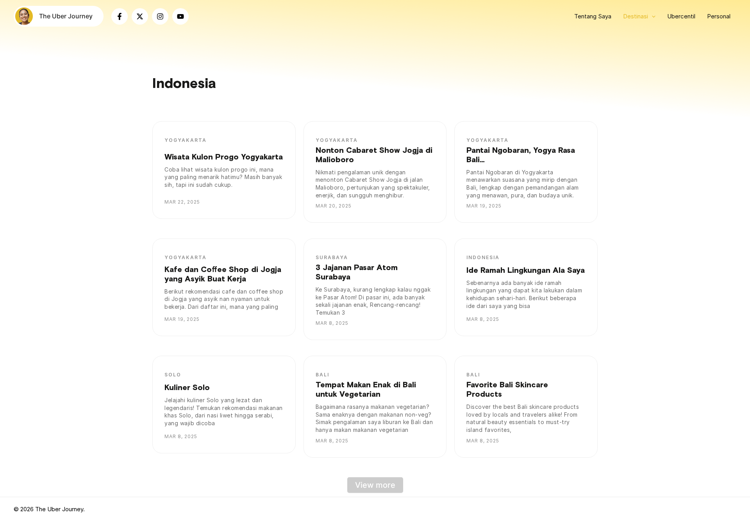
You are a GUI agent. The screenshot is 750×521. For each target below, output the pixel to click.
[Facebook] (119, 16)
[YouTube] (180, 16)
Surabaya (332, 257)
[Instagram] (160, 16)
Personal (718, 16)
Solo (172, 375)
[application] (651, 16)
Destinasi (635, 16)
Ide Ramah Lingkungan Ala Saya (525, 270)
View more (375, 485)
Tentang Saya (592, 16)
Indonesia (483, 257)
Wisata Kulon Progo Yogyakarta (223, 157)
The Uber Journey (66, 16)
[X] (140, 16)
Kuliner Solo (187, 388)
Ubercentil (681, 16)
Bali (322, 375)
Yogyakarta (185, 140)
